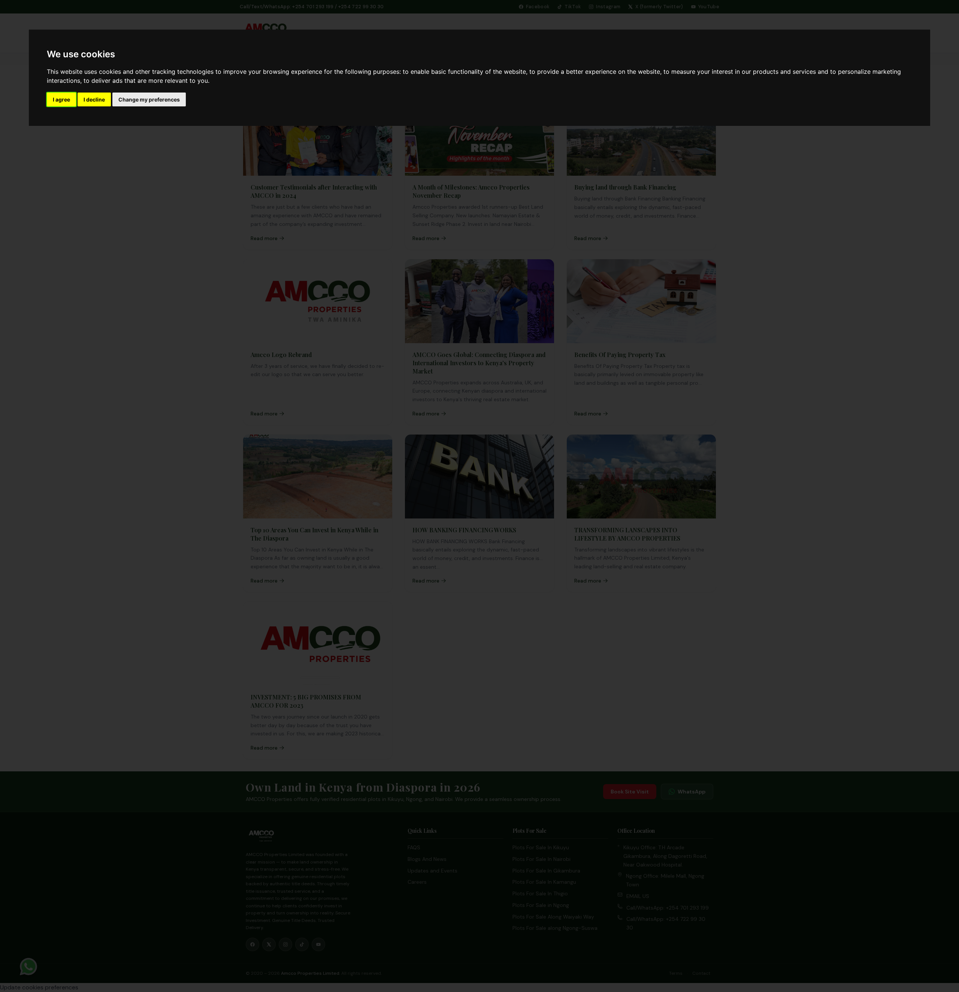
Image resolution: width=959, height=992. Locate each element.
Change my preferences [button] (149, 99)
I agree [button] (61, 99)
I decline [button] (94, 99)
